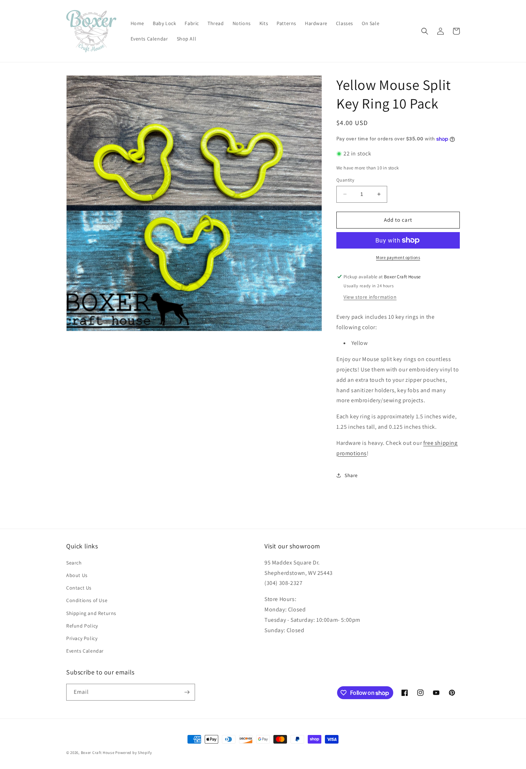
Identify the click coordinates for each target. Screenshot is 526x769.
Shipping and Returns (91, 613)
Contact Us (79, 588)
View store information (370, 297)
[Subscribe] (187, 692)
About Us (77, 575)
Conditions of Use (86, 600)
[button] (425, 31)
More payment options (398, 257)
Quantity (345, 180)
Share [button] (351, 475)
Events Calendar (85, 651)
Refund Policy (82, 626)
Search (74, 562)
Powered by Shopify (133, 752)
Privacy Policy (81, 638)
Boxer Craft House (98, 752)
